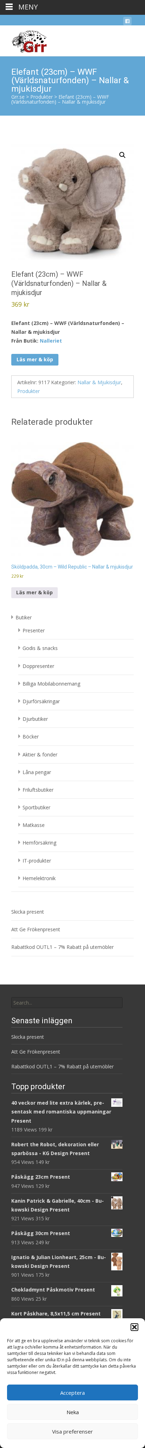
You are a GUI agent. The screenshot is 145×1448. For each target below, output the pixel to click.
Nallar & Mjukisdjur (99, 382)
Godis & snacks (40, 648)
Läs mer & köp (35, 359)
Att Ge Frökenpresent (35, 929)
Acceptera (72, 1392)
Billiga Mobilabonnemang (51, 683)
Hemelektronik (39, 878)
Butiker (23, 617)
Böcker (31, 736)
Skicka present (27, 911)
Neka (73, 1412)
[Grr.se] (23, 39)
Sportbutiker (36, 807)
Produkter (28, 391)
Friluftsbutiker (38, 789)
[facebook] (127, 22)
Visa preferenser (72, 1431)
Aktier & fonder (40, 754)
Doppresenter (38, 666)
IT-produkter (37, 860)
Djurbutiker (35, 719)
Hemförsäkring (39, 842)
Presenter (34, 630)
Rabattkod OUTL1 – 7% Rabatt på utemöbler (62, 947)
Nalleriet (51, 340)
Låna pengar (37, 772)
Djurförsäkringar (41, 701)
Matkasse (34, 825)
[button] (134, 1327)
